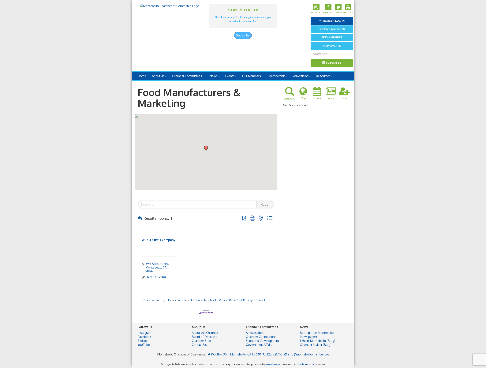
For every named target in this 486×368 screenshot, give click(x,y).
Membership (277, 76)
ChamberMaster (305, 364)
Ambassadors (255, 333)
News (214, 76)
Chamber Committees (187, 76)
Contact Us (262, 300)
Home (142, 76)
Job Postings (246, 300)
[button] (206, 149)
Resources (323, 76)
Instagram (144, 333)
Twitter (143, 341)
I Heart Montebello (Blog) (317, 341)
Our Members (251, 76)
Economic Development (262, 341)
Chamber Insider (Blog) (315, 345)
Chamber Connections (261, 337)
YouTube (144, 345)
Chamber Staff (201, 341)
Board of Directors (204, 337)
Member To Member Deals (220, 300)
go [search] (266, 204)
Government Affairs (259, 345)
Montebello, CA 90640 (236, 354)
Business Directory (155, 300)
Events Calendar (178, 300)
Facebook (144, 337)
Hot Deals (196, 300)
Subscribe (243, 35)
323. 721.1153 (274, 354)
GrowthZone (272, 364)
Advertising (300, 76)
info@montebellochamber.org (308, 354)
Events (229, 76)
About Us (158, 76)
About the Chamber (205, 333)
